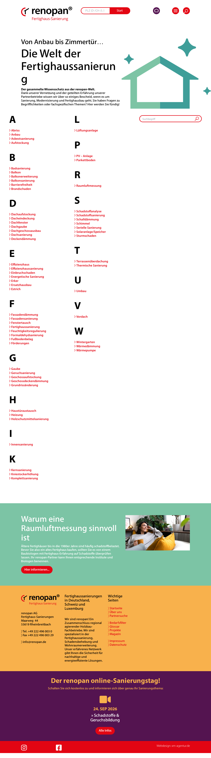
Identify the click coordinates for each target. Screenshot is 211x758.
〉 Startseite (115, 608)
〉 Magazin (114, 634)
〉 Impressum (116, 641)
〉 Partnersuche (118, 616)
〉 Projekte (114, 630)
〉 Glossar (114, 626)
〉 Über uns (115, 612)
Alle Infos (105, 730)
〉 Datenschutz (117, 645)
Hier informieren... (36, 569)
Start (120, 10)
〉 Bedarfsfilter (117, 623)
